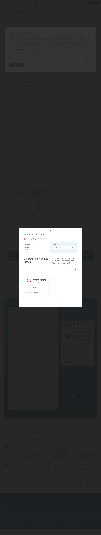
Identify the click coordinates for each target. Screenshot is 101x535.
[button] (71, 269)
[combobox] (64, 247)
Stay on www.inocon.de (50, 300)
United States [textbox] (59, 247)
